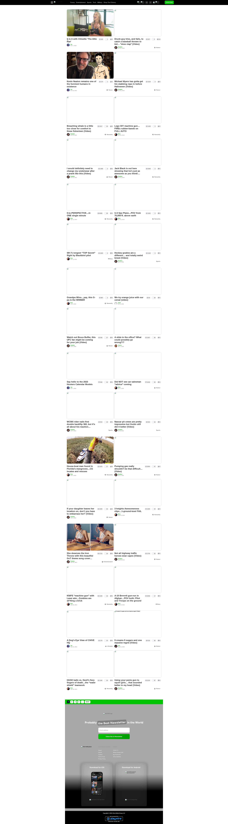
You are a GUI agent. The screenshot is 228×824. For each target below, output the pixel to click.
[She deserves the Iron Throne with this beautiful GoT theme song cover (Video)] (90, 537)
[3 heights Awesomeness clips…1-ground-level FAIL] (137, 492)
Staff (119, 302)
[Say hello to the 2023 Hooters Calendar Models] (90, 365)
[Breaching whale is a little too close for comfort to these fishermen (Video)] (90, 109)
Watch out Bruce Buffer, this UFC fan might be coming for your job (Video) (81, 340)
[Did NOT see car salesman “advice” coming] (137, 365)
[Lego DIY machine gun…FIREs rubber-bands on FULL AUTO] (137, 109)
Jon (119, 645)
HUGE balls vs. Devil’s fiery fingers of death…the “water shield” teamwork (81, 682)
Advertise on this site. (114, 821)
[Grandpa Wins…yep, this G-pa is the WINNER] (90, 281)
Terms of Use (101, 756)
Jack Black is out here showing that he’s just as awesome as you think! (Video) (127, 172)
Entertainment (81, 2)
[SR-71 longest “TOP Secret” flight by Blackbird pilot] (90, 236)
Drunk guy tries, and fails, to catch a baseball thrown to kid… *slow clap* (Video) (128, 41)
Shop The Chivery (110, 2)
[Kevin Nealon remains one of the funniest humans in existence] (90, 65)
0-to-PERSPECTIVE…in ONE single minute (78, 214)
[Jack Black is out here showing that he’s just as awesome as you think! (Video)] (137, 152)
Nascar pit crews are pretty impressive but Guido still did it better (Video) (128, 424)
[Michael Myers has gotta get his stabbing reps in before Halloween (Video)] (137, 65)
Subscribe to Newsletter (114, 736)
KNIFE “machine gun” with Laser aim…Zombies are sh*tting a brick (80, 598)
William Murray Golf (118, 752)
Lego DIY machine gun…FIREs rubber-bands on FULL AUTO (127, 128)
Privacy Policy (102, 758)
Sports (89, 2)
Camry (120, 345)
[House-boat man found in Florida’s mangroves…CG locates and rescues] (90, 450)
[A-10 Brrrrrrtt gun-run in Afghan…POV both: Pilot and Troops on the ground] (137, 579)
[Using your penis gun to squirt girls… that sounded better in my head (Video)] (137, 663)
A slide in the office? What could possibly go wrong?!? (127, 340)
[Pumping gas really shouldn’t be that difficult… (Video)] (137, 450)
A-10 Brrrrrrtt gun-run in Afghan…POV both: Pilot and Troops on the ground (127, 598)
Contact (100, 754)
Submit (100, 752)
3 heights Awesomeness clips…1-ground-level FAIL (128, 509)
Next (87, 702)
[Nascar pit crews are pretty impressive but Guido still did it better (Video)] (137, 405)
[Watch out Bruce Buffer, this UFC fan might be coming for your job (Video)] (90, 321)
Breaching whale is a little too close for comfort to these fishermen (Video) (80, 128)
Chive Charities (117, 756)
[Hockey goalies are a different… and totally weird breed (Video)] (137, 236)
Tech (94, 2)
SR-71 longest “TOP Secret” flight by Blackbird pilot (81, 254)
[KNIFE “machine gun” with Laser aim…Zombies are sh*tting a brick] (90, 579)
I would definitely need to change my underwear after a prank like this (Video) (80, 171)
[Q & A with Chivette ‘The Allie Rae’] (90, 22)
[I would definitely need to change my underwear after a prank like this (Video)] (90, 152)
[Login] (177, 2)
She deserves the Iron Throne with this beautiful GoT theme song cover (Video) (80, 557)
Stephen (120, 47)
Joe (71, 44)
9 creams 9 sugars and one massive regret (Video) (128, 641)
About (100, 750)
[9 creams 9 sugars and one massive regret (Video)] (137, 624)
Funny (72, 2)
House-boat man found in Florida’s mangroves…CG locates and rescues (80, 469)
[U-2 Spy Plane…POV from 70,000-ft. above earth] (137, 196)
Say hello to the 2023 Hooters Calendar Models (80, 383)
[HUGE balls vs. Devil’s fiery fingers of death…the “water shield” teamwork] (90, 663)
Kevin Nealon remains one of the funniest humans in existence (81, 84)
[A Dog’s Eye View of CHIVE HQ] (90, 624)
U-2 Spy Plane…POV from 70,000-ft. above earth (127, 214)
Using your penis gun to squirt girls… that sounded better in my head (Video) (128, 682)
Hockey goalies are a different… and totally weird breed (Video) (128, 255)
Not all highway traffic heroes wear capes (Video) (127, 554)
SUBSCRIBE (169, 2)
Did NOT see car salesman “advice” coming (127, 383)
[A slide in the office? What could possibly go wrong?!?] (137, 321)
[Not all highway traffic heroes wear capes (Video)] (137, 537)
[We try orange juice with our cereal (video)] (137, 281)
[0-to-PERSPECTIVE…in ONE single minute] (90, 196)
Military (99, 2)
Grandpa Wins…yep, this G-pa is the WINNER (81, 298)
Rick (119, 134)
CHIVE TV (115, 750)
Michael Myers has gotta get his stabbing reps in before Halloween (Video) (128, 84)
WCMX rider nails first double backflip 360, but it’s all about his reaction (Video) (81, 425)
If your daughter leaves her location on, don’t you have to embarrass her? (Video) (81, 511)
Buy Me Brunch (117, 754)
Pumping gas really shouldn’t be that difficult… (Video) (128, 469)
